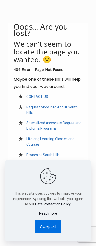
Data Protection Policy (52, 204)
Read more (48, 213)
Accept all (48, 226)
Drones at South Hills (43, 155)
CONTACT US (37, 96)
